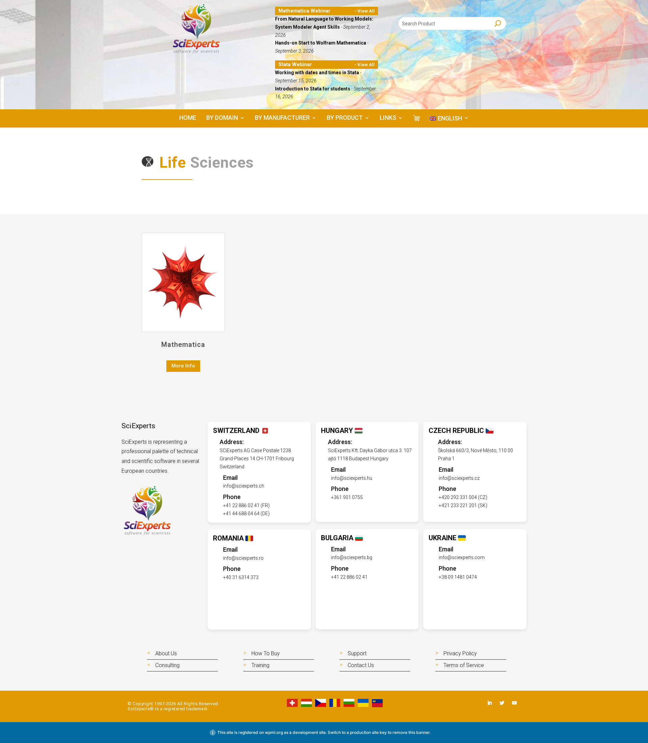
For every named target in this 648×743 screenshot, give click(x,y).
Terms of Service (463, 665)
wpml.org (274, 732)
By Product (345, 118)
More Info (183, 366)
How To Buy (265, 653)
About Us (166, 653)
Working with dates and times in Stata (317, 72)
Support (357, 653)
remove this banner (411, 732)
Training (260, 665)
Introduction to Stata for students (313, 88)
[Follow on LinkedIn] (489, 702)
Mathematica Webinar (304, 11)
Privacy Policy (460, 653)
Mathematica (183, 344)
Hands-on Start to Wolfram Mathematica (321, 43)
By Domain (222, 118)
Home (187, 118)
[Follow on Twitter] (501, 702)
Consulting (167, 665)
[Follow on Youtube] (514, 702)
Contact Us (361, 665)
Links (388, 118)
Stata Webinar (295, 64)
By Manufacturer (282, 118)
